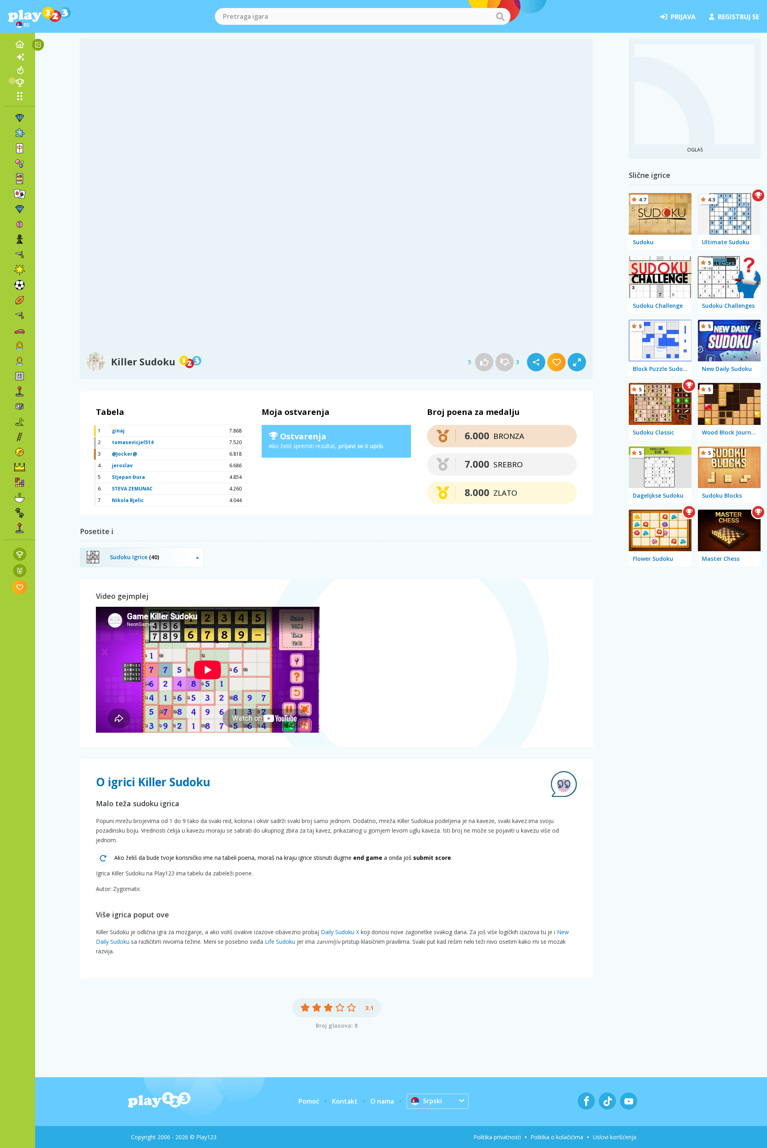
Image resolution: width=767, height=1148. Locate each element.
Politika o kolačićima (557, 1137)
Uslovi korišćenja (614, 1137)
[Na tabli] (19, 406)
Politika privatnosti (497, 1137)
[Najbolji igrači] (19, 82)
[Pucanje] (19, 315)
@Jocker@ (124, 453)
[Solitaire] (19, 193)
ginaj (118, 430)
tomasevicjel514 (132, 442)
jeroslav (122, 465)
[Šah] (19, 239)
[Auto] (19, 330)
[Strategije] (19, 467)
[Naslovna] (19, 44)
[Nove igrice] (19, 57)
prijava (683, 16)
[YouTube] (628, 1101)
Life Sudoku (280, 941)
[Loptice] (19, 163)
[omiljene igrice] (19, 587)
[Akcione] (19, 254)
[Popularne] (19, 70)
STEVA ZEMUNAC (132, 488)
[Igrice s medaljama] (19, 570)
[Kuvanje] (19, 497)
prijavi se (350, 446)
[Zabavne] (19, 269)
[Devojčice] (19, 345)
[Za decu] (19, 361)
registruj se (738, 16)
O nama (382, 1101)
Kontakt (345, 1101)
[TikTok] (607, 1101)
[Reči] (19, 376)
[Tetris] (19, 482)
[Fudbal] (19, 285)
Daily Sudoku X (340, 932)
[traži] (500, 16)
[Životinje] (19, 512)
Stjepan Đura (128, 477)
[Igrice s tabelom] (19, 554)
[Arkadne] (19, 391)
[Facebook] (586, 1101)
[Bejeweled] (19, 209)
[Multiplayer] (19, 528)
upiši (376, 446)
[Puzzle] (19, 133)
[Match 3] (19, 118)
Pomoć (308, 1101)
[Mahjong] (19, 148)
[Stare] (19, 421)
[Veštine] (19, 436)
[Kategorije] (19, 96)
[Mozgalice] (19, 224)
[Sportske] (19, 300)
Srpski (432, 1100)
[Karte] (19, 178)
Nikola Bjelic (128, 500)
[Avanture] (19, 452)
